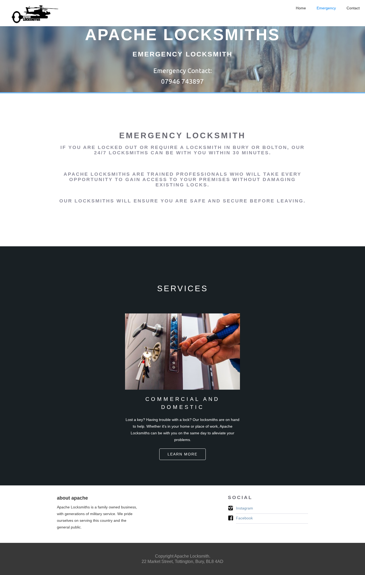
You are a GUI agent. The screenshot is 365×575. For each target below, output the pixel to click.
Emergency (326, 8)
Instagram (244, 508)
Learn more (182, 454)
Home (301, 8)
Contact (353, 8)
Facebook (244, 518)
